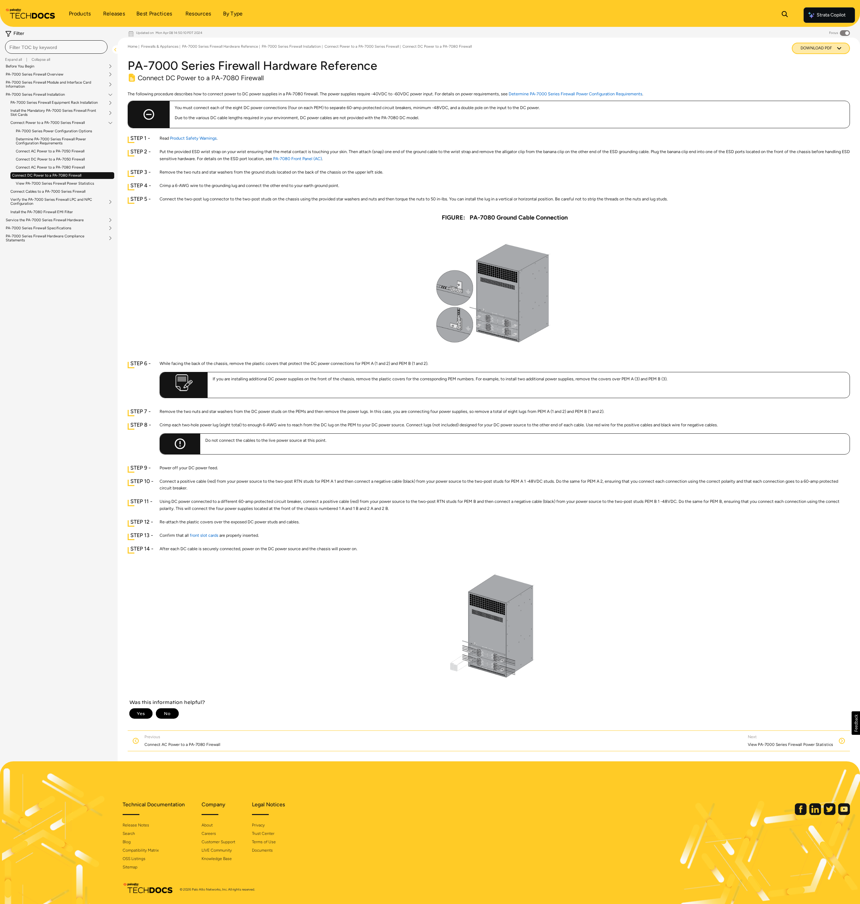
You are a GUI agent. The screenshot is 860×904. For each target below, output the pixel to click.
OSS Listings (134, 858)
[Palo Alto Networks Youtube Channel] (844, 813)
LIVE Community (217, 850)
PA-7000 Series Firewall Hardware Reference (220, 46)
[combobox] (56, 47)
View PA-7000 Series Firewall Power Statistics (55, 183)
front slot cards (204, 535)
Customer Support (218, 842)
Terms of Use (264, 842)
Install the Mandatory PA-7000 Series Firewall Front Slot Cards (53, 113)
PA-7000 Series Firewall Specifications (38, 228)
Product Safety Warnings (193, 138)
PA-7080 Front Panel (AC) (297, 158)
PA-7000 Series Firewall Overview (34, 75)
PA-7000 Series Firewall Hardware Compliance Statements (45, 238)
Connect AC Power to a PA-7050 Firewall (50, 151)
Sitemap (130, 867)
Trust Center (263, 833)
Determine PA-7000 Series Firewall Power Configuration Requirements (51, 141)
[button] (856, 723)
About (207, 825)
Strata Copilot (831, 15)
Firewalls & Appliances (159, 46)
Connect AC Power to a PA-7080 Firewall (50, 167)
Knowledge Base (217, 858)
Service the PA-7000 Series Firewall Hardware (45, 220)
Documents (262, 850)
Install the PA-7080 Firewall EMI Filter (41, 212)
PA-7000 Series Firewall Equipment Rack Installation (54, 103)
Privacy (258, 825)
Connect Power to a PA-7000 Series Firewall (47, 123)
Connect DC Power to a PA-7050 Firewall (50, 159)
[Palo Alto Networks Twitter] (830, 813)
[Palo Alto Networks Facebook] (801, 813)
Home (132, 46)
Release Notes (136, 825)
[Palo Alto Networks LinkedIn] (815, 813)
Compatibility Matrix (141, 850)
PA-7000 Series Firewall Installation (35, 95)
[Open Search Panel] (785, 15)
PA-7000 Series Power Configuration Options (54, 131)
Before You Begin (20, 66)
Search (129, 833)
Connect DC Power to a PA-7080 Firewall (46, 175)
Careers (209, 833)
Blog (127, 842)
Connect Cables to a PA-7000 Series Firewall (47, 191)
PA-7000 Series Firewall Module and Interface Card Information (48, 85)
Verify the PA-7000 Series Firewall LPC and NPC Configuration (51, 202)
